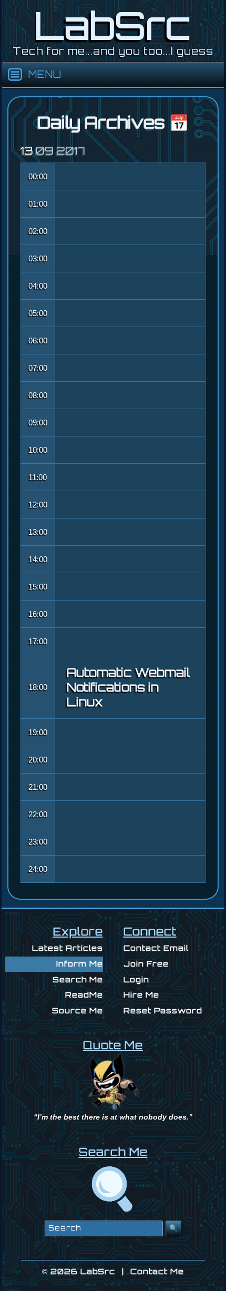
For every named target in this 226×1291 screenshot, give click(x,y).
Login (136, 979)
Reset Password (163, 1010)
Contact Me (157, 1271)
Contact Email (156, 947)
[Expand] (15, 75)
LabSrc (97, 1271)
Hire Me (141, 994)
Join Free (146, 963)
